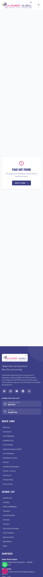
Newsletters (7, 541)
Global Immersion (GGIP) (12, 449)
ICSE (9, 565)
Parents (6, 462)
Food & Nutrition (9, 515)
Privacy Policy (8, 480)
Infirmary (6, 520)
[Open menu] (38, 4)
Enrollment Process (10, 458)
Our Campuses (8, 453)
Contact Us (7, 475)
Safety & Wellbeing (9, 507)
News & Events (8, 537)
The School (7, 432)
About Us (6, 427)
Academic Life (8, 440)
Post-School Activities (11, 528)
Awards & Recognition (11, 467)
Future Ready (8, 445)
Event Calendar (8, 533)
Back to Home (20, 183)
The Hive (6, 524)
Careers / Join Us (9, 471)
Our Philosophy (8, 436)
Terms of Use (7, 484)
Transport (6, 511)
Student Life (7, 498)
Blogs (5, 546)
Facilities (6, 502)
